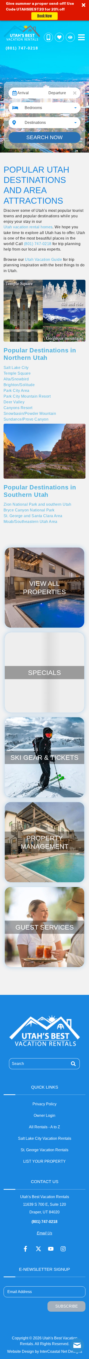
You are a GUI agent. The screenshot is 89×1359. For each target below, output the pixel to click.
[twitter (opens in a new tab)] (38, 1249)
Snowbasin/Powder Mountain (30, 413)
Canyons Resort (18, 408)
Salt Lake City (16, 368)
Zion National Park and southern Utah (37, 504)
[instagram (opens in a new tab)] (63, 1249)
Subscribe (66, 1306)
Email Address (19, 1292)
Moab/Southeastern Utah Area (30, 522)
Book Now (44, 16)
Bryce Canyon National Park (29, 510)
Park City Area (16, 391)
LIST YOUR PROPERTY (44, 1161)
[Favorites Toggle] (59, 37)
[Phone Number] (48, 37)
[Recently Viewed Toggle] (70, 37)
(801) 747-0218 (38, 244)
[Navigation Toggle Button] (81, 37)
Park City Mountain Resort (27, 396)
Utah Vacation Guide (43, 260)
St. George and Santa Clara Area (33, 516)
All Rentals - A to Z (44, 1127)
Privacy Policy (44, 1104)
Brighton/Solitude (19, 385)
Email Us (44, 1233)
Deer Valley (14, 402)
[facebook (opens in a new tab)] (26, 1249)
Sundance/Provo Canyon (26, 419)
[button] (44, 10)
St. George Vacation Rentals (44, 1150)
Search (18, 1064)
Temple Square (17, 373)
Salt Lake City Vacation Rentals (44, 1138)
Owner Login (44, 1115)
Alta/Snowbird (16, 379)
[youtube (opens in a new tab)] (50, 1249)
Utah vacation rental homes (28, 227)
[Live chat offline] (77, 1345)
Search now (44, 137)
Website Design (20, 1351)
